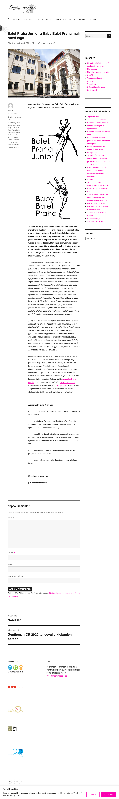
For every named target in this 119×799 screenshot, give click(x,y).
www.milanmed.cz (67, 382)
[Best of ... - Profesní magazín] (15, 713)
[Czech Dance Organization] (15, 673)
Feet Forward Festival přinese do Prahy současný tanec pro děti (98, 140)
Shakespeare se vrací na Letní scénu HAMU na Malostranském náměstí (97, 197)
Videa (37, 19)
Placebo (90, 191)
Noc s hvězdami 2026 (96, 203)
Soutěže (72, 19)
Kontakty (92, 19)
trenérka (16, 147)
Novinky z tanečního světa (98, 72)
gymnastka (11, 132)
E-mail (11, 564)
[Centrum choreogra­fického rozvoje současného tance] (15, 734)
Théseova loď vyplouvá (96, 119)
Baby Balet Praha (14, 127)
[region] (59, 792)
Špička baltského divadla (97, 122)
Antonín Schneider (14, 125)
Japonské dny (93, 116)
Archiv (48, 19)
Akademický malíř (14, 123)
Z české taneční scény (96, 87)
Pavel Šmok (16, 135)
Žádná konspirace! (95, 221)
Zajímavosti (92, 90)
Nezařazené (92, 69)
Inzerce (82, 19)
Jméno (11, 553)
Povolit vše (108, 794)
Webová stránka (15, 576)
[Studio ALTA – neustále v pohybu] (15, 693)
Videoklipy (91, 84)
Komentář (13, 518)
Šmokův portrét (59, 385)
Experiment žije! (94, 218)
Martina (10, 110)
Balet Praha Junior (14, 130)
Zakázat (93, 794)
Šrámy (90, 179)
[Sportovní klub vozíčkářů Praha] (15, 754)
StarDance (27, 19)
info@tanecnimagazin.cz (56, 675)
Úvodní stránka (14, 19)
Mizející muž (92, 152)
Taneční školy (60, 19)
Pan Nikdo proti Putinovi (97, 188)
